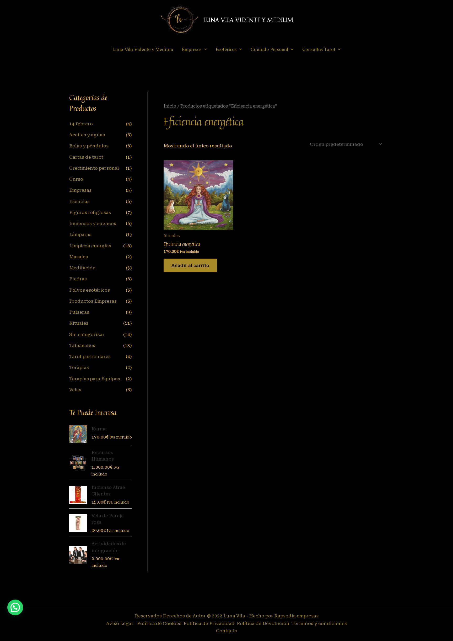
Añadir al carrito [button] (190, 265)
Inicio (170, 106)
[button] (204, 49)
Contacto (226, 630)
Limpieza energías (90, 245)
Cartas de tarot (86, 157)
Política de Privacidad (210, 623)
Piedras (78, 278)
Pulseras (79, 312)
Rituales (78, 323)
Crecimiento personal (94, 168)
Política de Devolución (263, 623)
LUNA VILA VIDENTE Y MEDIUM (248, 19)
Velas (75, 389)
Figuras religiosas (90, 212)
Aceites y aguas (87, 134)
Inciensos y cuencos (92, 223)
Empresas (80, 190)
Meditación (82, 267)
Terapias (79, 367)
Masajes (78, 256)
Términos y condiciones (319, 623)
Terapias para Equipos (94, 378)
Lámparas (80, 234)
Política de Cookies (158, 623)
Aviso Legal (119, 623)
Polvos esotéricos (89, 290)
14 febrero (81, 123)
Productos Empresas (93, 301)
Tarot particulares (90, 356)
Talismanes (82, 345)
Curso (76, 179)
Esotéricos (226, 49)
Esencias (79, 201)
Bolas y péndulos (89, 145)
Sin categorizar (87, 334)
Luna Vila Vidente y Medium (142, 49)
